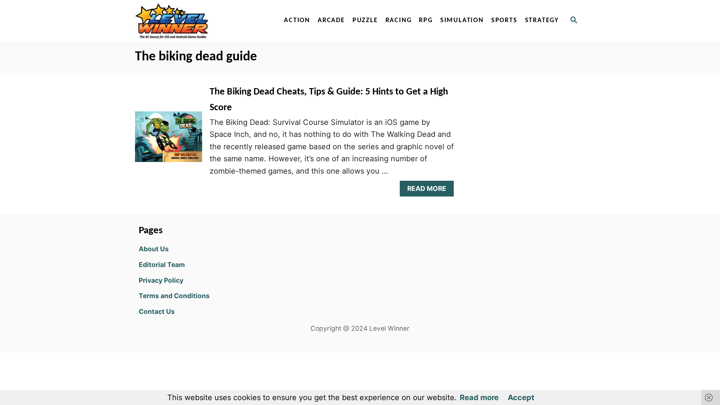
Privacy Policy (161, 280)
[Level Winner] (199, 20)
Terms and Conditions (174, 296)
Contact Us (157, 311)
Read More (429, 190)
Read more (479, 397)
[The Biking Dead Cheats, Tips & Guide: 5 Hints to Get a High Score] (168, 140)
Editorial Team (162, 264)
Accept (521, 397)
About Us (154, 249)
